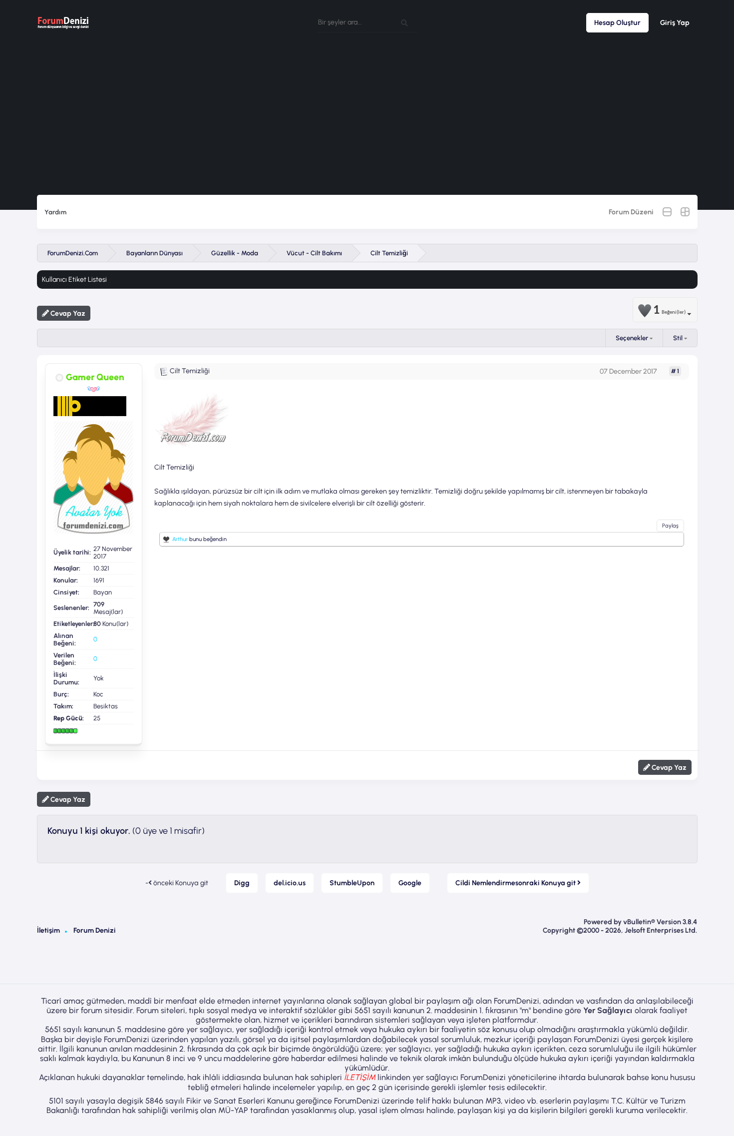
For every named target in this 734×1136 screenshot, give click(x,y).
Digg (242, 883)
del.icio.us (290, 883)
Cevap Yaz (67, 313)
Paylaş (670, 526)
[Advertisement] (367, 120)
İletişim (48, 930)
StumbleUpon (352, 883)
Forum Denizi (94, 930)
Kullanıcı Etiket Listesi (74, 279)
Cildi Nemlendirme (516, 883)
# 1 (675, 371)
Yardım (55, 212)
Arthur (180, 539)
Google (409, 883)
